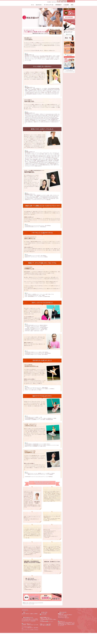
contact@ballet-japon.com (61, 618)
